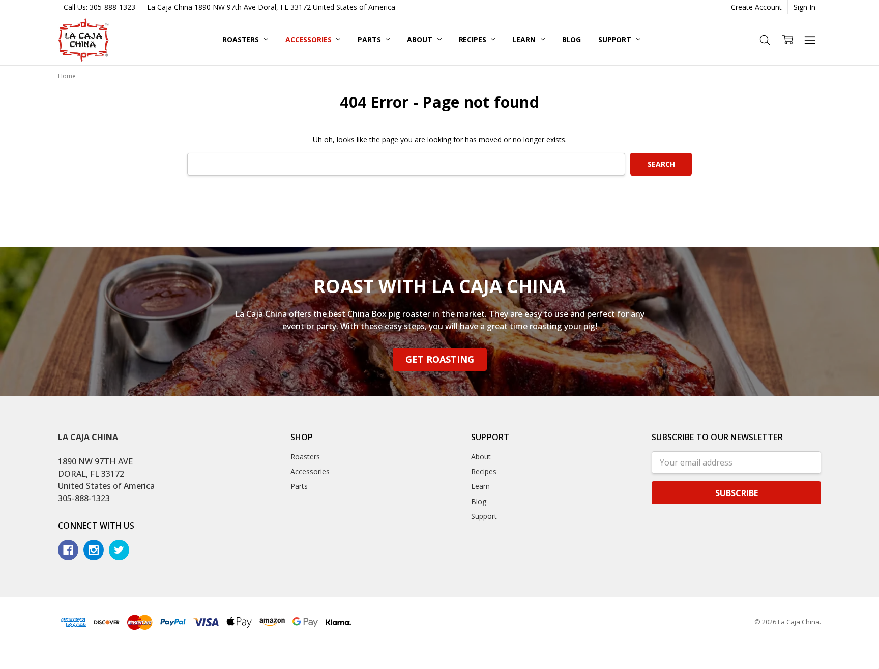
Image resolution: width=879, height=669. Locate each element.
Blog (571, 39)
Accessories (309, 39)
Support (615, 39)
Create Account (756, 7)
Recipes (473, 39)
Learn (524, 39)
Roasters (241, 39)
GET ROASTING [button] (439, 359)
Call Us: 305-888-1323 (99, 7)
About (420, 39)
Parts (370, 39)
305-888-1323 (84, 498)
